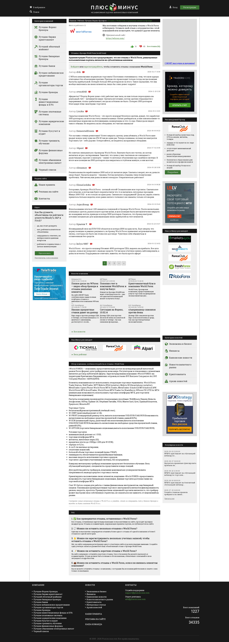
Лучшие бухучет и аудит (49, 132)
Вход (175, 7)
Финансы (174, 350)
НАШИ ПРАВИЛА (93, 614)
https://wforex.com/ (115, 38)
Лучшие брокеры (48, 92)
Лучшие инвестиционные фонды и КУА (48, 102)
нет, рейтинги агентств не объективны (49, 230)
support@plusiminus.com (137, 593)
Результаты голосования (46, 258)
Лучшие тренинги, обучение (49, 142)
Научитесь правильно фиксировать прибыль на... (180, 464)
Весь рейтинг (80, 354)
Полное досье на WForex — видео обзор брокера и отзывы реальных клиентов (84, 287)
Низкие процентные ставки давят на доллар (84, 311)
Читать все (169, 498)
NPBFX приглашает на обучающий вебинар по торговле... (179, 474)
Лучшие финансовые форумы (51, 151)
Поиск (36, 12)
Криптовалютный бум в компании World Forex (141, 285)
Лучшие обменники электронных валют (50, 161)
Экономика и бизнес (180, 343)
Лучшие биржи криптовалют (47, 38)
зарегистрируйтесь (93, 66)
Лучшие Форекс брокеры (47, 28)
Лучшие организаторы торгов (51, 84)
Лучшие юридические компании (51, 122)
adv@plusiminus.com (135, 599)
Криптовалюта (177, 374)
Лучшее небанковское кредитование (51, 74)
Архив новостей (178, 381)
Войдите (75, 66)
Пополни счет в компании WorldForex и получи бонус (113, 286)
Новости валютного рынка (180, 366)
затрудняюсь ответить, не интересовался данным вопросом (49, 238)
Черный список (47, 169)
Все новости (79, 331)
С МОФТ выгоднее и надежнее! (180, 63)
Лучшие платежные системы (50, 113)
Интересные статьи (96, 605)
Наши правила (47, 184)
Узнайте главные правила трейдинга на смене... (176, 493)
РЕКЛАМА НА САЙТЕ (95, 619)
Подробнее (173, 172)
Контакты (44, 198)
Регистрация (189, 7)
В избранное (39, 7)
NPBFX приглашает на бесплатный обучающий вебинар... (179, 484)
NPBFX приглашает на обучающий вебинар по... (179, 454)
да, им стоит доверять (47, 226)
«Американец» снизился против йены (142, 311)
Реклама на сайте (48, 191)
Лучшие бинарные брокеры (49, 57)
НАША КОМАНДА (93, 624)
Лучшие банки (47, 66)
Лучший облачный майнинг (49, 48)
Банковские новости (180, 357)
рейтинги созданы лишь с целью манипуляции (49, 245)
